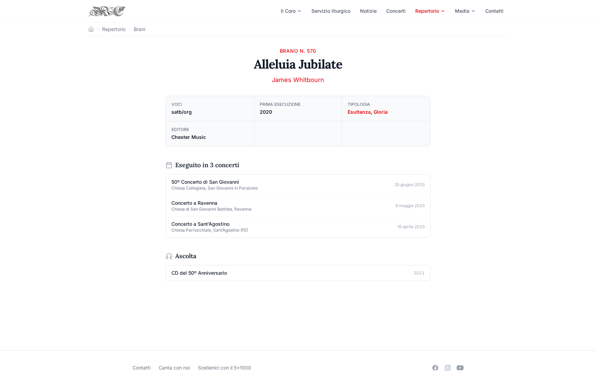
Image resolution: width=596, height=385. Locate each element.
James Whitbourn (298, 79)
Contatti (494, 11)
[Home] (91, 29)
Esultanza (359, 112)
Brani (139, 29)
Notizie (368, 11)
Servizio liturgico (330, 11)
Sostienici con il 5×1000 (224, 368)
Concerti (396, 11)
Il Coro (288, 11)
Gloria (381, 112)
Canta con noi (174, 368)
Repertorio (427, 11)
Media (462, 11)
